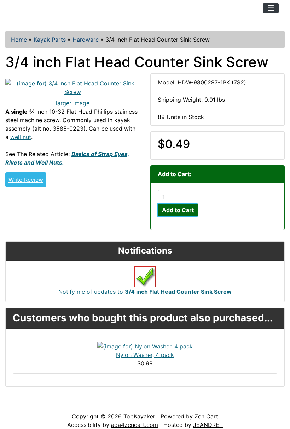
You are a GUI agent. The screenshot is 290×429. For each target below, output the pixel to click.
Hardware (85, 39)
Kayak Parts (50, 39)
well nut (20, 137)
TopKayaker (139, 416)
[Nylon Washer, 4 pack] (145, 346)
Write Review (25, 179)
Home (19, 39)
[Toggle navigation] (271, 8)
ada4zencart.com (134, 424)
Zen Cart (206, 416)
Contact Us (59, 405)
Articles (22, 405)
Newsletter (101, 405)
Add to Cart (178, 210)
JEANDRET (208, 424)
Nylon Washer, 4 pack (145, 354)
